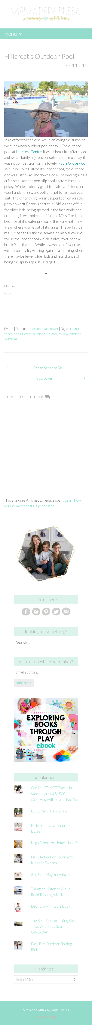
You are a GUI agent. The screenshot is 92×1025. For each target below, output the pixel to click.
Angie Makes (60, 1010)
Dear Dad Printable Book (50, 906)
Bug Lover (44, 378)
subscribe (23, 683)
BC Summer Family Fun (49, 811)
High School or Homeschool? (54, 842)
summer (75, 334)
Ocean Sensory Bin (48, 368)
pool (54, 334)
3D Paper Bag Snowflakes (51, 874)
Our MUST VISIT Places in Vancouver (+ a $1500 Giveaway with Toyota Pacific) (54, 794)
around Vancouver (45, 329)
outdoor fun (41, 334)
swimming (10, 339)
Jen (10, 329)
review (63, 334)
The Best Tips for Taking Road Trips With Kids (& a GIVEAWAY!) (54, 926)
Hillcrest (26, 334)
